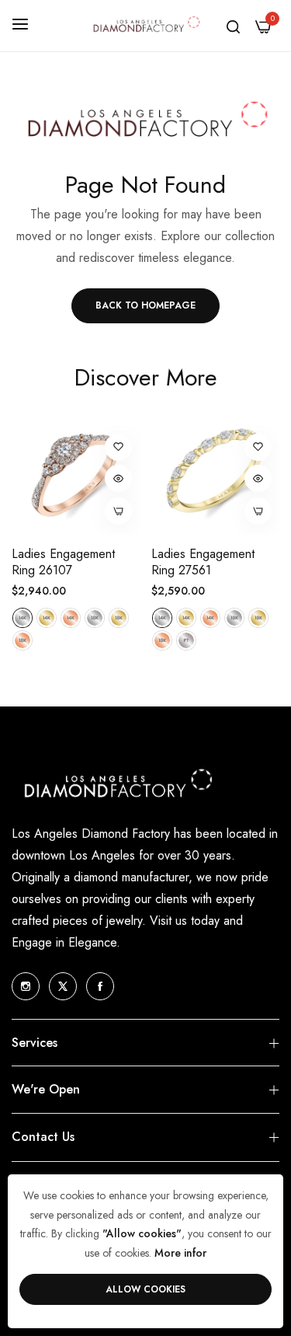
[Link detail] (26, 986)
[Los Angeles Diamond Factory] (145, 26)
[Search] (233, 26)
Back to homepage (145, 305)
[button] (118, 447)
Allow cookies (145, 1289)
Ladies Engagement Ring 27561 (203, 562)
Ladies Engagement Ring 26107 (63, 562)
